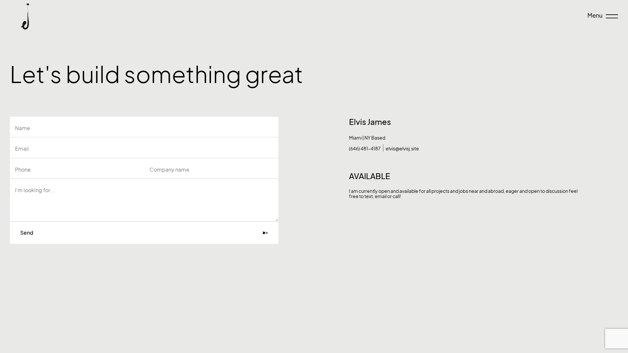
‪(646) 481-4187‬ (365, 148)
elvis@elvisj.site (402, 148)
